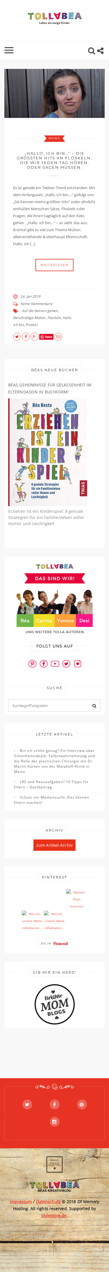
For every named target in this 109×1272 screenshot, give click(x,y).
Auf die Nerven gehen (40, 310)
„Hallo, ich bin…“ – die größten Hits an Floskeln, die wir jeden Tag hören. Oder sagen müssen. (54, 160)
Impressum (21, 1201)
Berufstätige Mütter (29, 317)
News (54, 138)
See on (47, 943)
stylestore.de (54, 1215)
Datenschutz (48, 1201)
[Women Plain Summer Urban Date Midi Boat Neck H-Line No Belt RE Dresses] (76, 899)
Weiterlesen (54, 265)
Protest (31, 324)
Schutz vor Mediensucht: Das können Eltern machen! (51, 800)
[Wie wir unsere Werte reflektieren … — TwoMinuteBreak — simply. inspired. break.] (32, 921)
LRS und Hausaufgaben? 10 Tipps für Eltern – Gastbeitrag (51, 784)
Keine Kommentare (36, 303)
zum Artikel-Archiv (54, 845)
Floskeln (54, 317)
